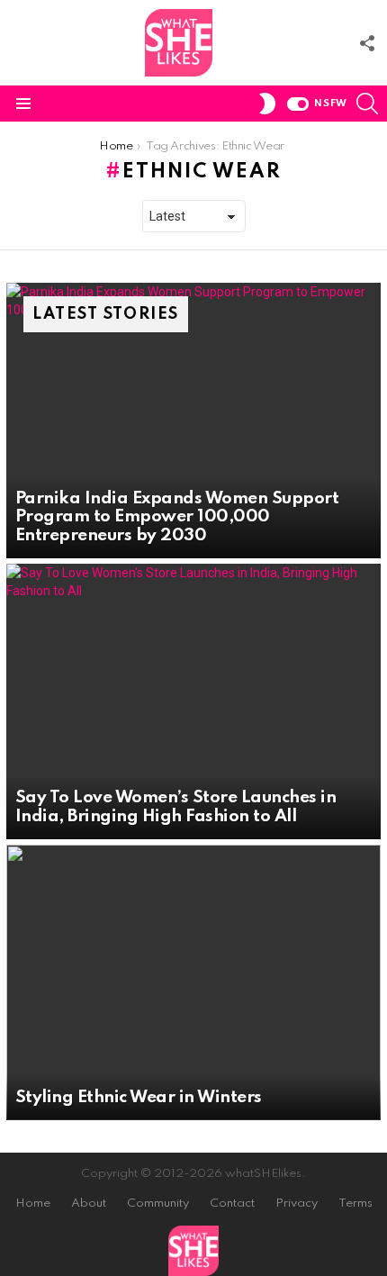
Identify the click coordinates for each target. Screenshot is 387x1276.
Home (32, 1203)
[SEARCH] (367, 104)
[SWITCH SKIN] (267, 104)
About (88, 1203)
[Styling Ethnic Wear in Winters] (193, 982)
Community (158, 1203)
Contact (232, 1203)
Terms (355, 1203)
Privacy (296, 1203)
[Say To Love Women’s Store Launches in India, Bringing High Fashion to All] (193, 701)
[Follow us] (367, 43)
